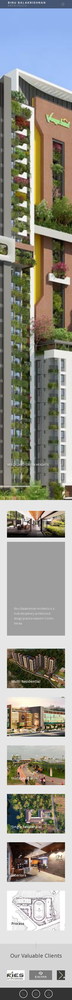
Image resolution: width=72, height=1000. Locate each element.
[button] (21, 491)
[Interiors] (36, 862)
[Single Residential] (36, 813)
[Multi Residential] (36, 668)
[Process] (36, 910)
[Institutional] (36, 765)
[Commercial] (36, 717)
